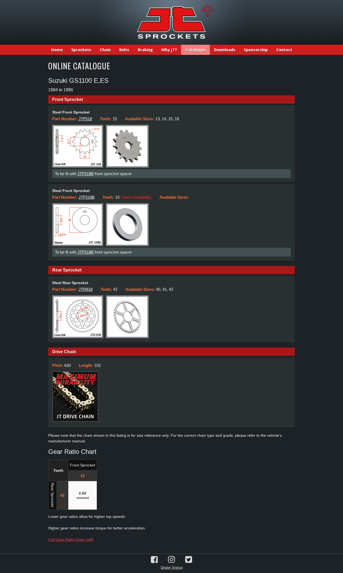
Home (57, 49)
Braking (145, 49)
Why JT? (169, 49)
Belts (124, 49)
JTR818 (85, 289)
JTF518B (85, 173)
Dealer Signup (171, 568)
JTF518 (85, 118)
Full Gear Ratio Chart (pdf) (71, 539)
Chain (105, 49)
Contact (284, 49)
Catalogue (195, 49)
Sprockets (81, 49)
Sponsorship (256, 49)
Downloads (224, 49)
